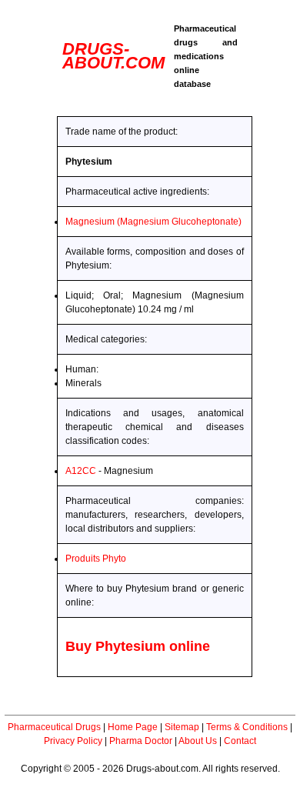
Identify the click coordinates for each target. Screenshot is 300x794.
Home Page (133, 727)
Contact (240, 741)
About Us (197, 741)
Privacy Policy (73, 741)
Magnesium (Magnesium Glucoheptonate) (153, 221)
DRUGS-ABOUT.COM (113, 55)
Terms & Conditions (247, 727)
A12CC (80, 470)
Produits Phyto (95, 558)
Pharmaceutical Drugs (54, 727)
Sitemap (182, 727)
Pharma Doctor (140, 741)
